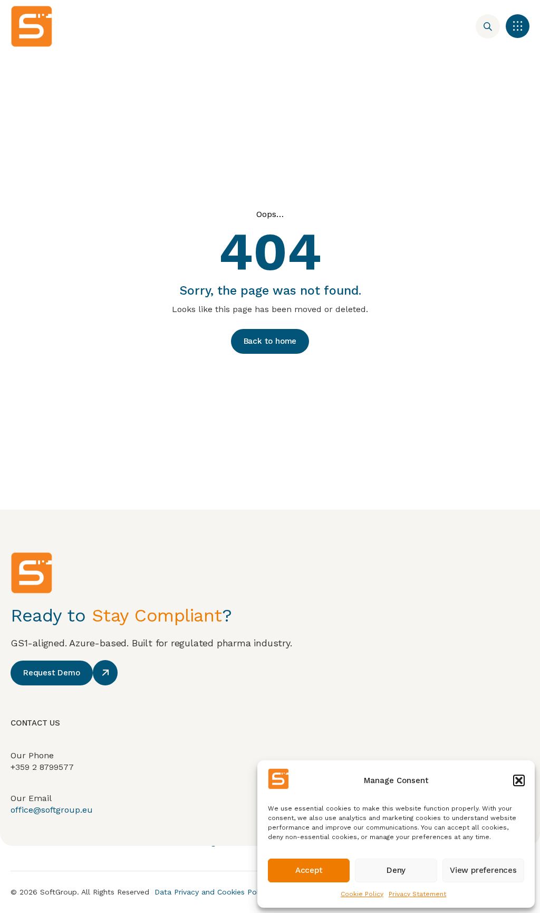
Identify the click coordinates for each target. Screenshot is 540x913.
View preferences (483, 870)
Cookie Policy (362, 894)
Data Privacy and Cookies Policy (211, 892)
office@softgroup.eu (52, 810)
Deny (396, 870)
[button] (519, 780)
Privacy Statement (417, 894)
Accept (309, 870)
